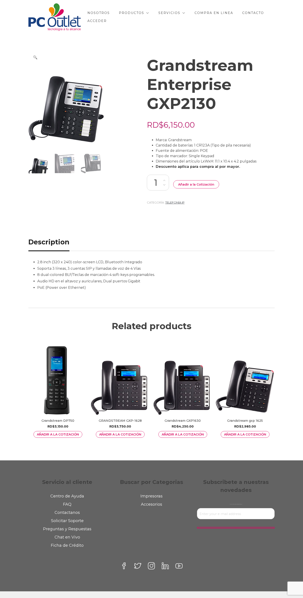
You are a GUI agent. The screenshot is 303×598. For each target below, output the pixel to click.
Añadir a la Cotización (196, 184)
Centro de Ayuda (67, 496)
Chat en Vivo (67, 537)
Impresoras (151, 496)
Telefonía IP (175, 202)
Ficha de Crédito (67, 545)
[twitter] (137, 565)
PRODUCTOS (131, 13)
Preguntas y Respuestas (67, 529)
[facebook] (124, 565)
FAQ (67, 504)
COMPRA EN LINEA (214, 13)
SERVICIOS (169, 13)
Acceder (97, 21)
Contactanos (67, 512)
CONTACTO (253, 13)
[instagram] (151, 565)
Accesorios (151, 504)
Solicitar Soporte (67, 520)
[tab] (53, 242)
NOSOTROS (98, 13)
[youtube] (179, 565)
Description (48, 242)
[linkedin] (165, 565)
